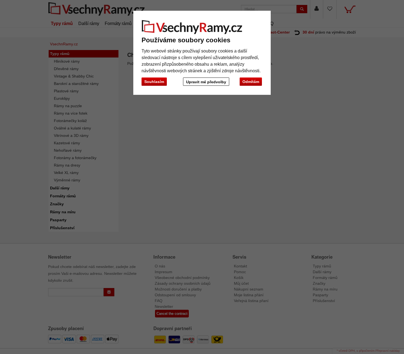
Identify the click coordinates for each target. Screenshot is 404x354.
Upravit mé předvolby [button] (206, 82)
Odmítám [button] (250, 81)
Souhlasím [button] (154, 81)
